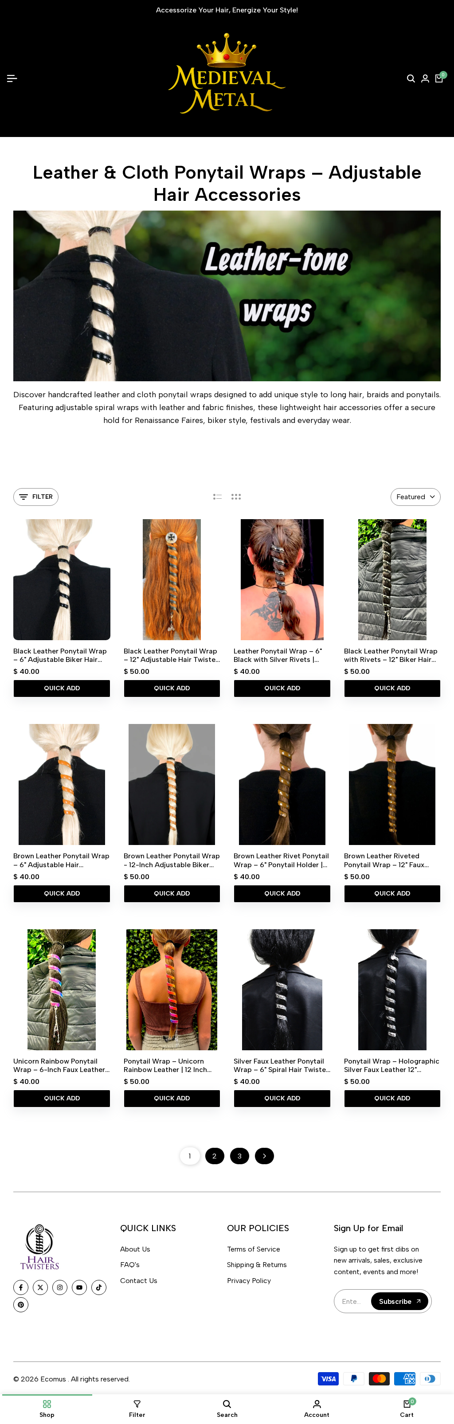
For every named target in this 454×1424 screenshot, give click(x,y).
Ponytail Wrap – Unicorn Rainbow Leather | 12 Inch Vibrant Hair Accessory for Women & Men (167, 1065)
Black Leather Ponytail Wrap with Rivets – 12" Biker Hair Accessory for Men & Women (392, 655)
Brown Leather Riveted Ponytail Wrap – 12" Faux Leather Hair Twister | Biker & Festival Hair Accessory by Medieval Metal (392, 860)
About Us (135, 1249)
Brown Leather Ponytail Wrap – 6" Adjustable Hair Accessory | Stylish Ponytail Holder (61, 860)
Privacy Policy (249, 1280)
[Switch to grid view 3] (236, 497)
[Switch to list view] (217, 497)
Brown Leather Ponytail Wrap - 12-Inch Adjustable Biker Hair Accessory (172, 860)
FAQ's (130, 1264)
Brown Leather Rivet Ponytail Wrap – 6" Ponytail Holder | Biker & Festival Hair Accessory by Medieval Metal (281, 860)
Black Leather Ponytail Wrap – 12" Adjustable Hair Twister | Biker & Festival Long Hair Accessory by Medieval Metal (171, 655)
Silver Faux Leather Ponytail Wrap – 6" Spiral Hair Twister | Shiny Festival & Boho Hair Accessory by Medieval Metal (281, 1065)
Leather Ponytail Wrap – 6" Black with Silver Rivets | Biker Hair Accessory (278, 655)
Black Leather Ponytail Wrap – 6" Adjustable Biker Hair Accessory (60, 655)
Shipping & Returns (257, 1264)
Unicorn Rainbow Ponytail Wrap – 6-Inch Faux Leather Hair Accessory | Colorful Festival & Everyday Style (59, 1065)
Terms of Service (253, 1249)
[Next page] (264, 1156)
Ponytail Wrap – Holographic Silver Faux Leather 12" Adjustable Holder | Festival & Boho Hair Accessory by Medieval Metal (391, 1065)
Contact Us (138, 1280)
